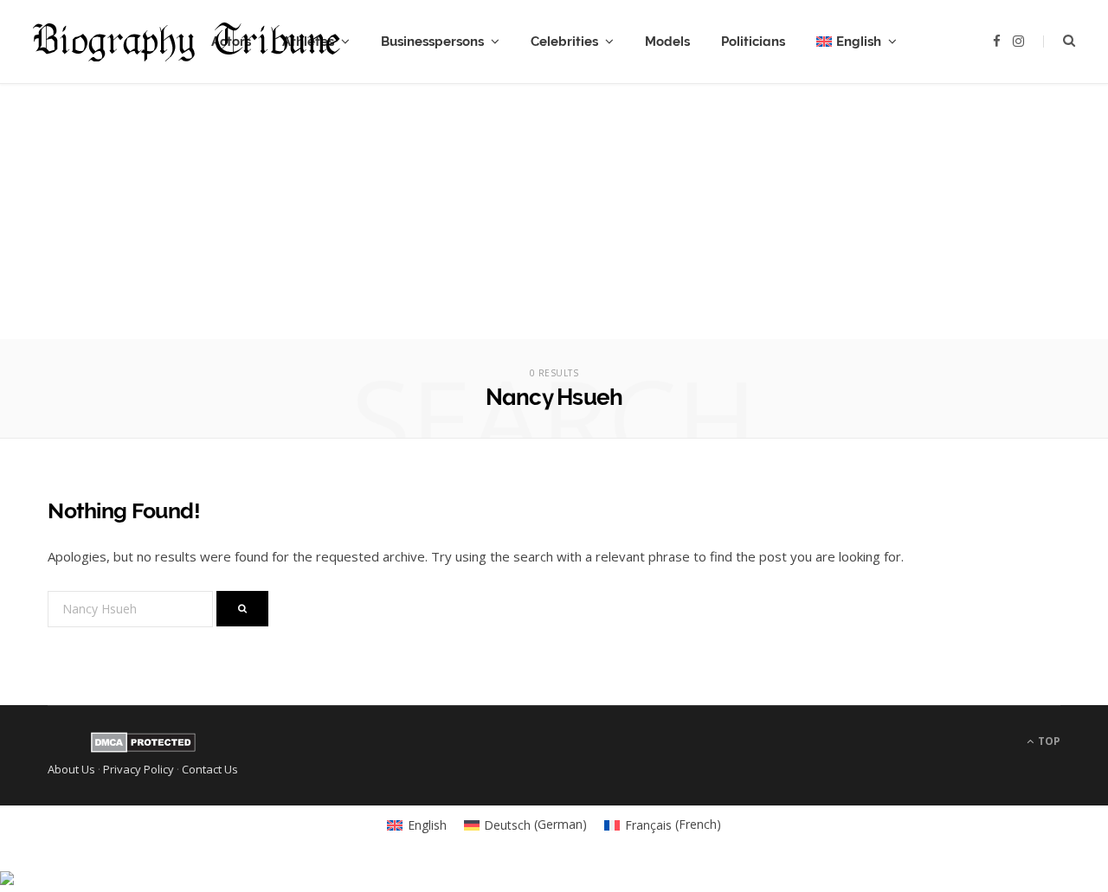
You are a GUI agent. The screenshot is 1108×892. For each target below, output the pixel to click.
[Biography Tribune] (186, 41)
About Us (71, 769)
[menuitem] (856, 41)
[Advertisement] (554, 218)
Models (667, 41)
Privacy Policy (138, 769)
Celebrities (564, 41)
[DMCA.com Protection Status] (143, 748)
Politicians (753, 41)
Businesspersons (432, 41)
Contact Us (210, 769)
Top (1047, 741)
